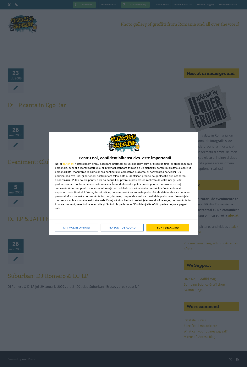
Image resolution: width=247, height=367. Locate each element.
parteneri (68, 163)
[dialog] (123, 183)
